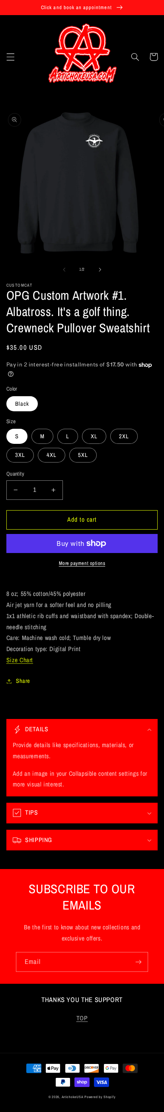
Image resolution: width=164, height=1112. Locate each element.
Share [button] (23, 681)
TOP (82, 1018)
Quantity (15, 473)
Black (22, 404)
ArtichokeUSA (73, 1097)
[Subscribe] (138, 961)
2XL (124, 436)
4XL (52, 455)
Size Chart (19, 660)
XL (94, 436)
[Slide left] (64, 269)
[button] (10, 57)
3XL (20, 455)
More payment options (82, 563)
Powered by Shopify (99, 1097)
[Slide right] (100, 269)
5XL (83, 455)
